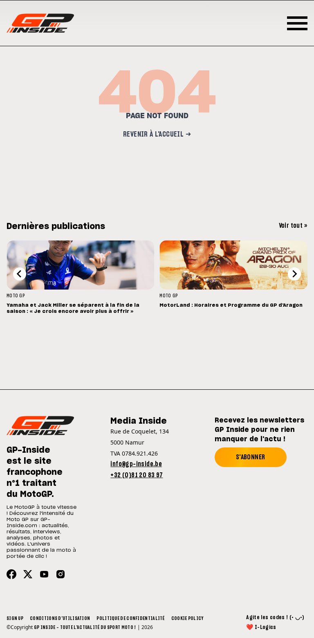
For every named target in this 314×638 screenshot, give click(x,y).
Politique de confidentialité (130, 618)
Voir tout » (293, 225)
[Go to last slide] (19, 274)
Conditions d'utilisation (60, 618)
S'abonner (250, 457)
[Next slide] (294, 274)
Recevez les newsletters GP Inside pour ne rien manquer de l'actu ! (259, 430)
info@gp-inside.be (136, 464)
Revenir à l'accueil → (157, 134)
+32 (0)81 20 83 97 (136, 475)
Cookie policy (187, 618)
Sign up (15, 618)
